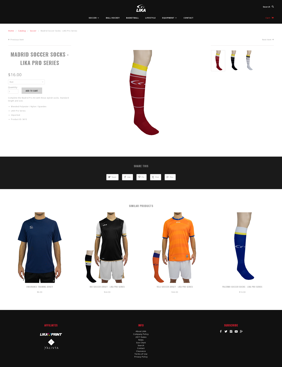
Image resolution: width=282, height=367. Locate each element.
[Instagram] (231, 331)
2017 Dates (141, 337)
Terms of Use (141, 354)
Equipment (168, 18)
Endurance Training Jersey (39, 286)
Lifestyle (150, 18)
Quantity (12, 87)
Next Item (267, 39)
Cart (268, 18)
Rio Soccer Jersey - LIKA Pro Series (107, 286)
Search (266, 7)
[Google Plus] (241, 331)
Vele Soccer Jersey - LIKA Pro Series (175, 286)
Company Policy (141, 334)
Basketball (132, 18)
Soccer (93, 18)
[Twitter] (226, 331)
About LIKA (141, 331)
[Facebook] (220, 331)
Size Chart (141, 342)
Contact (188, 18)
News (140, 340)
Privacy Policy (141, 357)
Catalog (22, 31)
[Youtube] (236, 331)
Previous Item (17, 39)
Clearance (141, 351)
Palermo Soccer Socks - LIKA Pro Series (242, 286)
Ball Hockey (113, 18)
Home (11, 31)
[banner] (141, 8)
